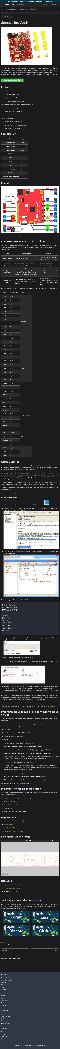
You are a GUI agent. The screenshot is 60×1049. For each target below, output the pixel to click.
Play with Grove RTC (9, 828)
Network (3, 982)
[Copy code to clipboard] (57, 604)
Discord (3, 998)
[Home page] (2, 9)
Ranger (25, 1)
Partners (3, 1003)
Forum (3, 1021)
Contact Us (4, 1036)
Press (2, 1039)
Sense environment (9, 824)
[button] (20, 5)
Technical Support (6, 1023)
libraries (35, 695)
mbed (15, 68)
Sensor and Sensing (6, 980)
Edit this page (7, 942)
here (18, 469)
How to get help (5, 1016)
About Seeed (4, 1032)
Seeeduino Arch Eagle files (15, 885)
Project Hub (4, 1000)
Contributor (32, 1)
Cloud (2, 987)
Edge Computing (5, 985)
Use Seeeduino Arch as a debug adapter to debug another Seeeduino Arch (24, 821)
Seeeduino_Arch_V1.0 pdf (13, 888)
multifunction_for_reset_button (19, 798)
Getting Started (5, 978)
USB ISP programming (51, 706)
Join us (3, 1034)
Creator (21, 1)
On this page (5, 13)
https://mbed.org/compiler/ (14, 508)
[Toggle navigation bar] (2, 5)
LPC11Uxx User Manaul (13, 895)
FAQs (2, 1018)
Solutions (3, 989)
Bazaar (3, 1014)
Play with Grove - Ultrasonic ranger (13, 831)
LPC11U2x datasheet (16, 891)
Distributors (4, 1005)
